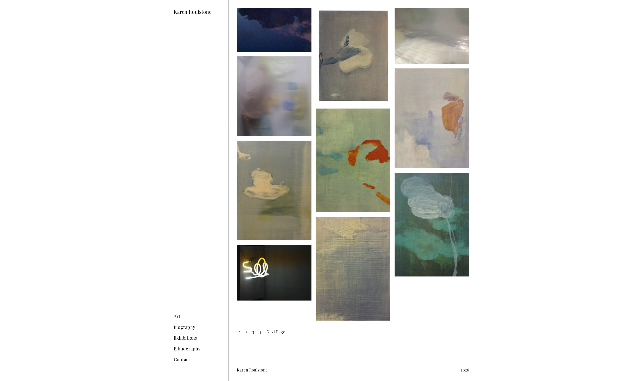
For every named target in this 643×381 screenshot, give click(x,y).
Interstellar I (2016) (412, 175)
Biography (184, 327)
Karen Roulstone (192, 11)
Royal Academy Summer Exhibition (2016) (426, 74)
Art (177, 316)
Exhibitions (185, 338)
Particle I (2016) (251, 143)
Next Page (275, 331)
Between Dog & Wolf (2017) (340, 11)
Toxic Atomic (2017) (254, 59)
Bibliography (187, 349)
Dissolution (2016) (332, 219)
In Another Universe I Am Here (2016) (271, 247)
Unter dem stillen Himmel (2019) (266, 11)
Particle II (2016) (331, 111)
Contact (182, 359)
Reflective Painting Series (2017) (423, 11)
